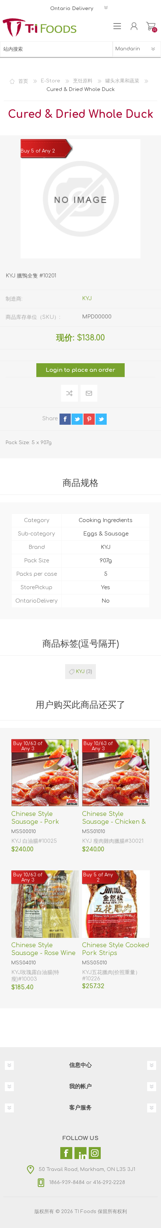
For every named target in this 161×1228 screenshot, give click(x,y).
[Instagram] (95, 1153)
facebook (65, 419)
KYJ (87, 298)
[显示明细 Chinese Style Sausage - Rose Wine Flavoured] (45, 904)
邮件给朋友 (89, 393)
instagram (113, 419)
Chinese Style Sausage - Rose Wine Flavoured (43, 953)
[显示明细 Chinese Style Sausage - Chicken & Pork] (116, 773)
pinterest (89, 419)
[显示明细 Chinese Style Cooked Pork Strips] (116, 904)
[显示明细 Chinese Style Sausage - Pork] (45, 773)
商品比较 (69, 393)
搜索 (104, 49)
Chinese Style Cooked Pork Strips (115, 949)
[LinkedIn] (80, 1153)
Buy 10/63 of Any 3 (27, 746)
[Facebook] (66, 1153)
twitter (77, 419)
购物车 (150, 26)
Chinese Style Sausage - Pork (35, 818)
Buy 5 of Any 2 (38, 151)
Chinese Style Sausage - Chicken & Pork (114, 822)
